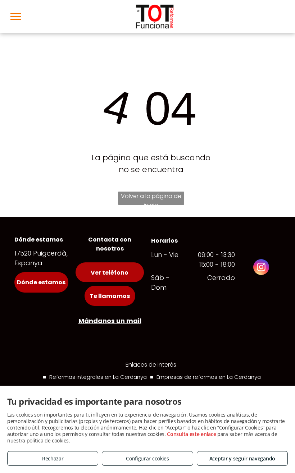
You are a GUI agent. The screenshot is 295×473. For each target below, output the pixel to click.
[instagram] (261, 268)
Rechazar (53, 458)
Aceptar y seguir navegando (242, 458)
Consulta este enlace (191, 434)
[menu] (15, 16)
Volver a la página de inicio (151, 198)
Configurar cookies (147, 458)
